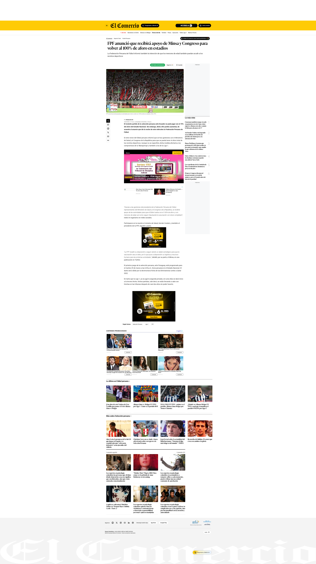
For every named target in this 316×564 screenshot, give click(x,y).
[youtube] (125, 514)
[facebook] (113, 514)
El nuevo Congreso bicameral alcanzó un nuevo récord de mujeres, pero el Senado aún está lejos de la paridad (195, 176)
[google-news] (133, 514)
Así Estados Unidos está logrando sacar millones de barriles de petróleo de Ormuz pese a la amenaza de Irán (195, 135)
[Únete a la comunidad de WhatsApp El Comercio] (157, 65)
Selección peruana (137, 318)
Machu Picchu (192, 32)
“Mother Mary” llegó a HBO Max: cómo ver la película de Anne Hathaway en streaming (145, 466)
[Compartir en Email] (108, 136)
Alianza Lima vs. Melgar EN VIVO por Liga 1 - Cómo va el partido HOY (145, 397)
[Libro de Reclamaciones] (207, 514)
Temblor (164, 32)
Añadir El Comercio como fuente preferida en (195, 38)
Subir (206, 523)
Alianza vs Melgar (145, 32)
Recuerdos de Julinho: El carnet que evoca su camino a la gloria (200, 432)
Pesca (169, 32)
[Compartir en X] (108, 132)
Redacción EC (129, 119)
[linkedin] (129, 514)
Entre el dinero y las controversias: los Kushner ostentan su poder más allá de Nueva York (195, 158)
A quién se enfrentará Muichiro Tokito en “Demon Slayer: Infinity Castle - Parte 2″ (117, 498)
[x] (117, 514)
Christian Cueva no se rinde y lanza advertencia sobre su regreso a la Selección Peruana (145, 433)
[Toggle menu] (107, 25)
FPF (153, 318)
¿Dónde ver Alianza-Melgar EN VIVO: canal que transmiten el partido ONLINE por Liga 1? (198, 398)
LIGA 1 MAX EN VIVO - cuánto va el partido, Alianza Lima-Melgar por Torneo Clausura (172, 398)
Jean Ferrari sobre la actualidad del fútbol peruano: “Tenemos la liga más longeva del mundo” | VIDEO (173, 433)
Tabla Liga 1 (183, 32)
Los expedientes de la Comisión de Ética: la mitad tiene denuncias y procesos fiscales (195, 166)
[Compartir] (108, 121)
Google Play (163, 514)
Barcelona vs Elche (133, 32)
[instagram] (121, 514)
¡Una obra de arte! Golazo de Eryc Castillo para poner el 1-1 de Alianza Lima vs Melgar (118, 398)
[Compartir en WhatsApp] (108, 125)
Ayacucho (175, 32)
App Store (153, 514)
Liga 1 (146, 318)
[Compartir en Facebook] (108, 128)
